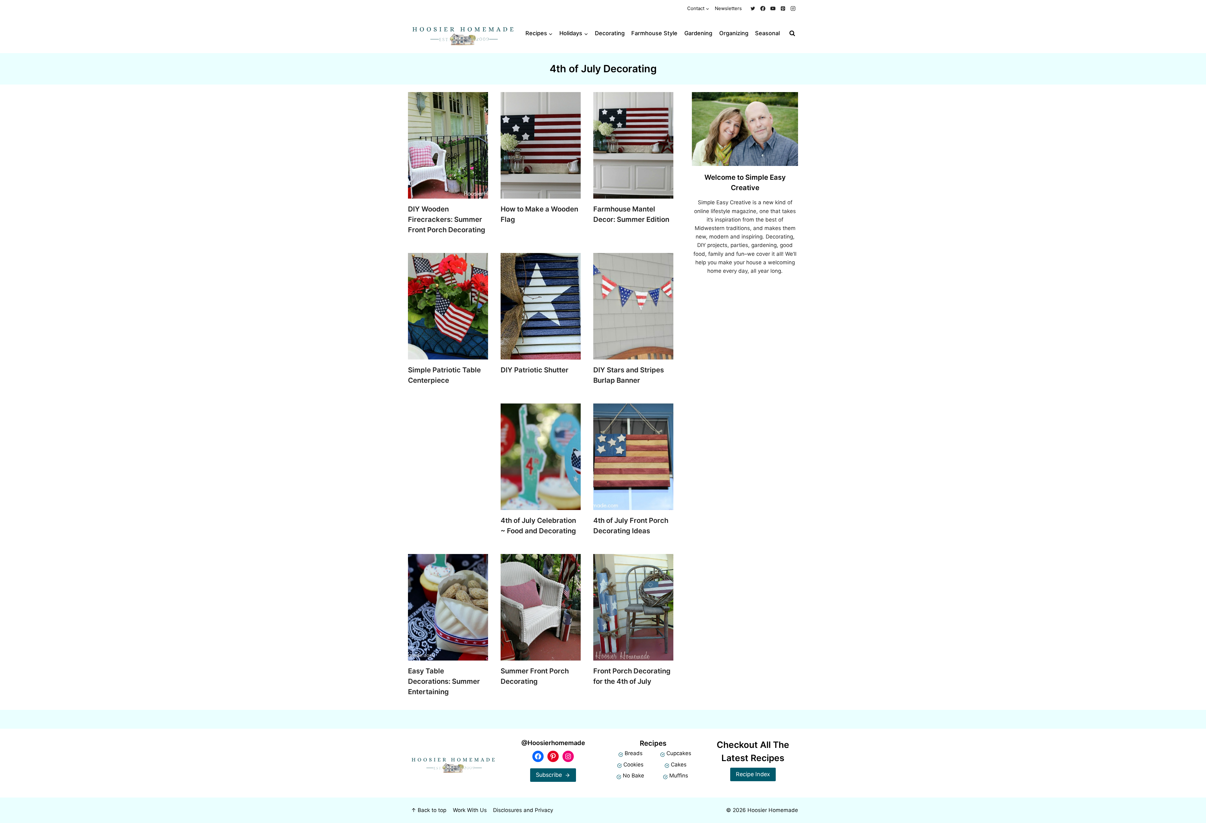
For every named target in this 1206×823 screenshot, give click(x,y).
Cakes (679, 764)
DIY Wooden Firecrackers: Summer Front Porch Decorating (446, 219)
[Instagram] (793, 8)
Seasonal (767, 33)
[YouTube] (773, 8)
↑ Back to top (428, 810)
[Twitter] (753, 8)
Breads (634, 753)
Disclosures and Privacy (523, 810)
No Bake (633, 775)
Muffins (678, 775)
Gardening (698, 33)
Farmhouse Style (654, 33)
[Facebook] (763, 8)
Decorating (610, 33)
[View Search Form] (792, 33)
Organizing (733, 33)
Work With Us (470, 810)
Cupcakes (678, 753)
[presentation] (448, 145)
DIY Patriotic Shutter (534, 370)
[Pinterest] (783, 8)
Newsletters (728, 8)
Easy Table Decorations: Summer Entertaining (444, 681)
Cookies (633, 764)
